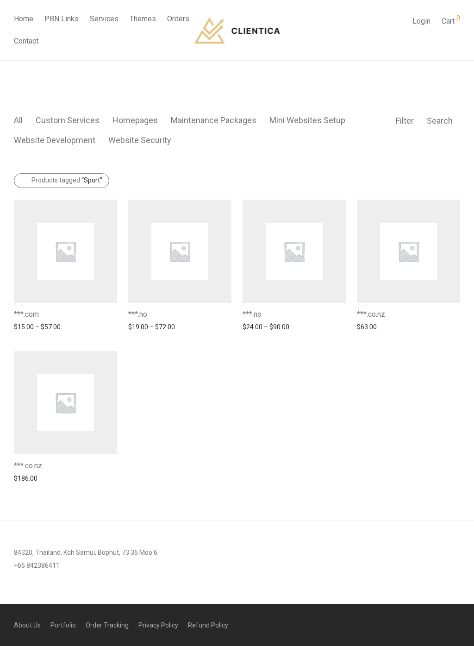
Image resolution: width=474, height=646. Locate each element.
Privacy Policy (158, 625)
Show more (26, 326)
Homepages (135, 120)
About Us (27, 625)
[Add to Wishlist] (112, 313)
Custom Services (68, 120)
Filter (405, 120)
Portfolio (63, 625)
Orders (178, 18)
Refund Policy (208, 625)
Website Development (54, 140)
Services (104, 18)
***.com (26, 314)
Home (23, 18)
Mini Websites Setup (307, 120)
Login (421, 21)
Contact (26, 41)
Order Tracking (107, 625)
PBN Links (61, 18)
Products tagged (66, 180)
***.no (137, 314)
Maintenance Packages (213, 120)
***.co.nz (371, 314)
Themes (143, 18)
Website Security (139, 140)
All (18, 120)
